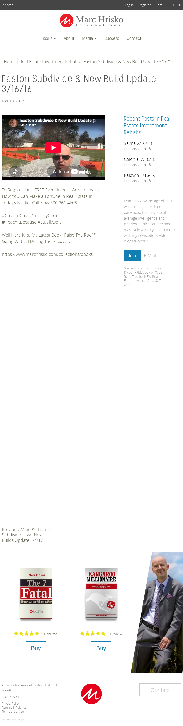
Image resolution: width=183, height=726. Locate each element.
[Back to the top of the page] (91, 694)
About (69, 38)
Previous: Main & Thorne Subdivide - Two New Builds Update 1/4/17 (26, 534)
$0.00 (177, 5)
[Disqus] (53, 333)
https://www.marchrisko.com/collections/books (47, 254)
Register (145, 5)
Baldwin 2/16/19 (139, 175)
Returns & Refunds (14, 707)
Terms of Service (13, 711)
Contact (134, 38)
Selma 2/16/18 (138, 143)
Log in (129, 5)
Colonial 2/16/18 (140, 159)
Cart (159, 5)
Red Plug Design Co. (17, 719)
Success (112, 38)
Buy (36, 648)
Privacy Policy (11, 703)
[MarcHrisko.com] (91, 21)
